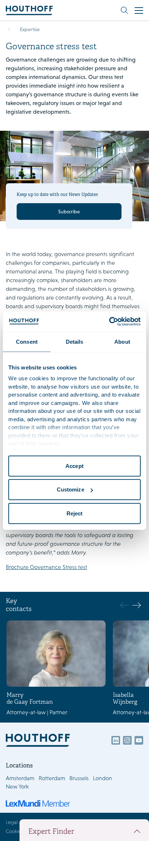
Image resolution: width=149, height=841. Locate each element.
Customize (70, 489)
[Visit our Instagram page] (127, 740)
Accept (74, 466)
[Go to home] (29, 10)
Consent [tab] (27, 341)
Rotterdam (52, 778)
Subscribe (69, 211)
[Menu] (139, 10)
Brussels (79, 778)
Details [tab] (75, 341)
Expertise (30, 29)
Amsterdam (20, 778)
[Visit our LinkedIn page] (115, 740)
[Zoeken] (124, 10)
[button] (136, 605)
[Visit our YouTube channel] (139, 740)
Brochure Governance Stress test (46, 567)
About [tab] (122, 341)
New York (17, 786)
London (102, 778)
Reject (75, 513)
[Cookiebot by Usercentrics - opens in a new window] (109, 321)
